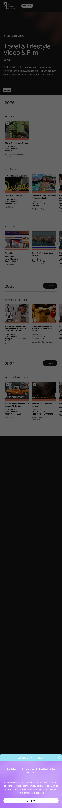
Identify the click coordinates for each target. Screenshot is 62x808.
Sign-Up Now (31, 801)
